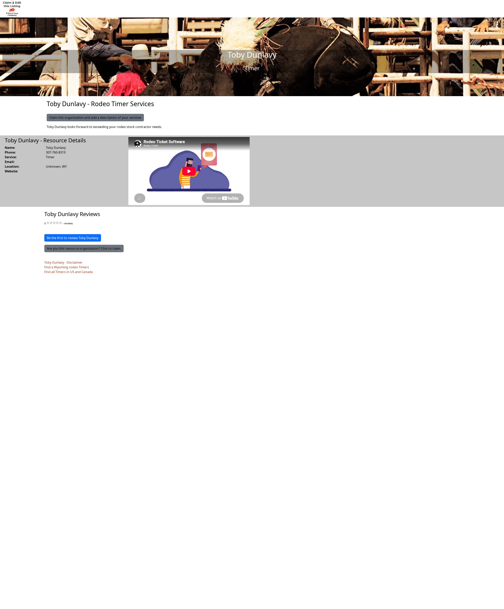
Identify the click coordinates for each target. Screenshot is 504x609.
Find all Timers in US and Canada (68, 272)
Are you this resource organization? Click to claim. (84, 248)
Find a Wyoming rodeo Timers (66, 267)
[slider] (54, 222)
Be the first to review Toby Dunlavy (72, 238)
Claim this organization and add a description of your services (95, 117)
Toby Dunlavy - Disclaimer (63, 262)
